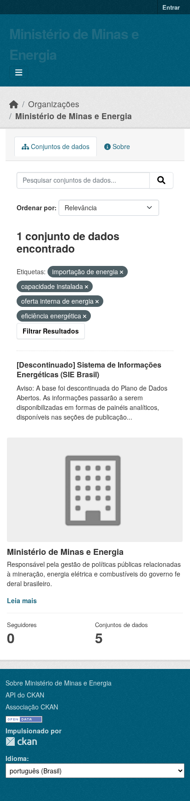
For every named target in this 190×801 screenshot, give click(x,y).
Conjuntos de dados (59, 146)
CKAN (21, 741)
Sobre (120, 146)
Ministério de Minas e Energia (73, 115)
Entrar (171, 7)
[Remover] (121, 272)
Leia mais (22, 600)
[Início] (13, 103)
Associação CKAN (32, 706)
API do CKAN (25, 694)
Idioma (16, 758)
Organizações (53, 103)
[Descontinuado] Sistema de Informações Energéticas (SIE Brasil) (89, 369)
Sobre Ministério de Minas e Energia (59, 682)
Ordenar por (35, 207)
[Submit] (161, 180)
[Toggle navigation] (18, 72)
